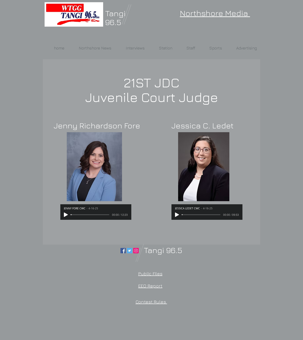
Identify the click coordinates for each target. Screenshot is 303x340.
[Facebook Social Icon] (123, 250)
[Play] (66, 214)
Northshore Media (215, 13)
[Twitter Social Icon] (129, 250)
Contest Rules (151, 301)
